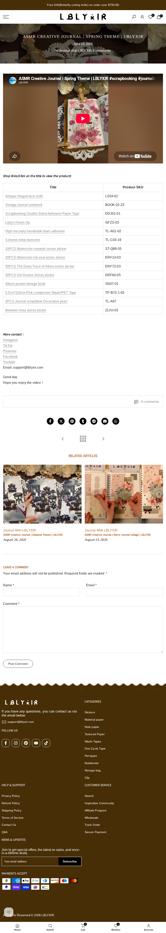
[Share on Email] (104, 421)
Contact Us (9, 824)
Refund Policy (11, 803)
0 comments (102, 50)
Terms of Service (13, 817)
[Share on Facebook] (50, 421)
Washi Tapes (93, 741)
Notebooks (92, 763)
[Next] (159, 494)
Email (91, 585)
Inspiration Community (99, 803)
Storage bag (93, 770)
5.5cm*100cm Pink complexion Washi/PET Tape (40, 292)
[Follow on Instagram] (16, 743)
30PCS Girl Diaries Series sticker (29, 275)
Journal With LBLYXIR (75, 50)
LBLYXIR (48, 915)
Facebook (10, 356)
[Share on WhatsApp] (115, 421)
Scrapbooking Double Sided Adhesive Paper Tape (42, 213)
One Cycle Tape (95, 748)
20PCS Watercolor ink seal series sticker (35, 257)
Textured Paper (95, 734)
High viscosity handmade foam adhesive (35, 231)
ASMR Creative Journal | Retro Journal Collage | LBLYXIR (118, 535)
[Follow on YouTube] (36, 743)
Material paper (94, 719)
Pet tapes (91, 755)
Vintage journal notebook (23, 205)
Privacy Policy (11, 795)
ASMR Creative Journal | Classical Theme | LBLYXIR (32, 535)
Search (89, 795)
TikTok (8, 345)
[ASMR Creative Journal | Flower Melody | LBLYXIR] (63, 439)
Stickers (90, 712)
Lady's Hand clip (17, 222)
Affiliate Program (95, 810)
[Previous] (7, 494)
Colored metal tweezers (22, 240)
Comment (11, 603)
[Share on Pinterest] (72, 421)
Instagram (10, 340)
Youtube (9, 362)
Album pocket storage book (25, 283)
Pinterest (9, 351)
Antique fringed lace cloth (24, 196)
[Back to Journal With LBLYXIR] (83, 439)
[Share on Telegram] (93, 421)
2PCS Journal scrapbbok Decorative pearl (36, 301)
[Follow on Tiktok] (46, 743)
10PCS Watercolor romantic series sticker (35, 248)
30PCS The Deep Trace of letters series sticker (39, 266)
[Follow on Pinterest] (26, 743)
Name (8, 585)
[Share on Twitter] (61, 421)
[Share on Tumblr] (83, 421)
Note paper (92, 726)
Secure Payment (95, 832)
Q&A (5, 832)
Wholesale (91, 817)
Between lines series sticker (26, 310)
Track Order (92, 824)
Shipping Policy (12, 810)
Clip (87, 777)
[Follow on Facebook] (6, 743)
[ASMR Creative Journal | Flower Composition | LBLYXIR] (103, 439)
